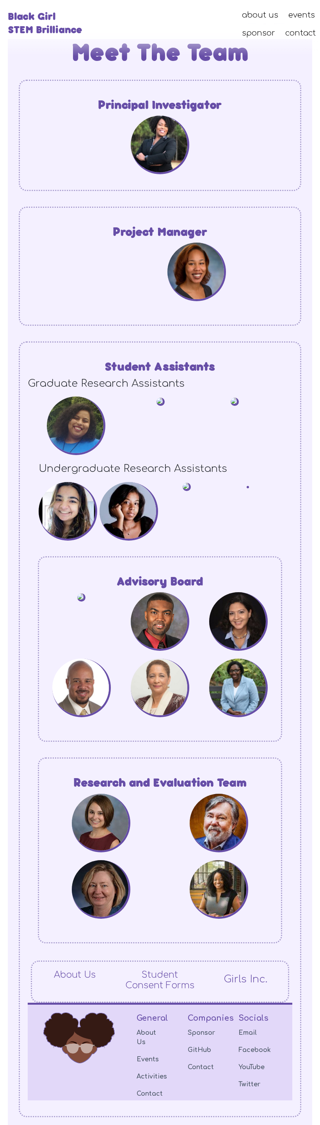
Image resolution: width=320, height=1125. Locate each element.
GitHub (199, 1050)
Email (247, 1032)
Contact (150, 1093)
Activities (152, 1076)
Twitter (249, 1084)
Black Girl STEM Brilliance (45, 22)
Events (148, 1059)
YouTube (251, 1067)
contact (300, 33)
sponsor (258, 33)
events (301, 15)
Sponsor (201, 1032)
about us (260, 15)
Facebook (254, 1050)
